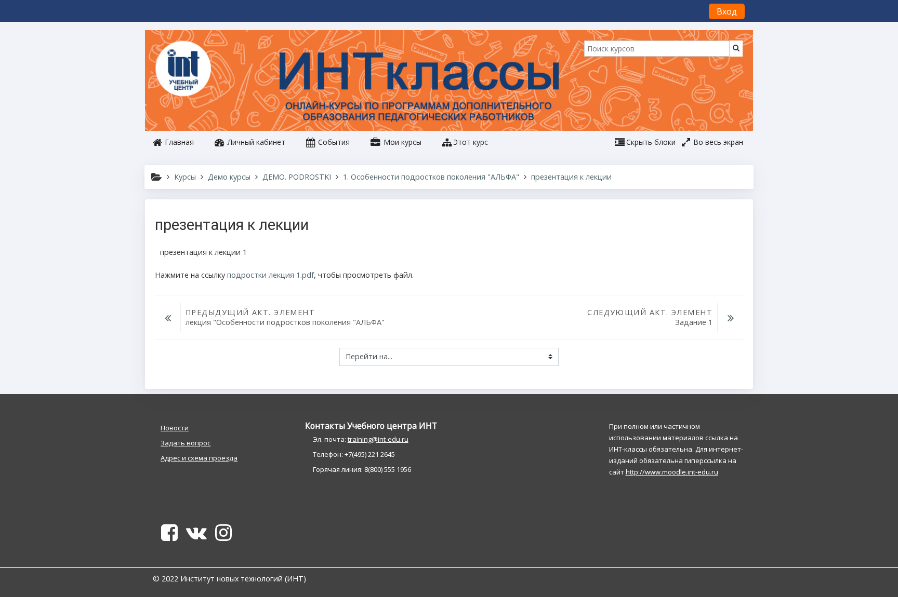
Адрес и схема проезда (199, 458)
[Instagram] (225, 536)
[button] (465, 142)
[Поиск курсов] (736, 47)
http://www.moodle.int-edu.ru (672, 472)
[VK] (196, 536)
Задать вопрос (185, 442)
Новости (175, 427)
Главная (178, 142)
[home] (185, 70)
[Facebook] (167, 536)
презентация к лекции (571, 177)
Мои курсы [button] (401, 142)
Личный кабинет (255, 142)
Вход (727, 11)
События (333, 142)
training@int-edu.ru (378, 439)
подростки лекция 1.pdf (270, 275)
